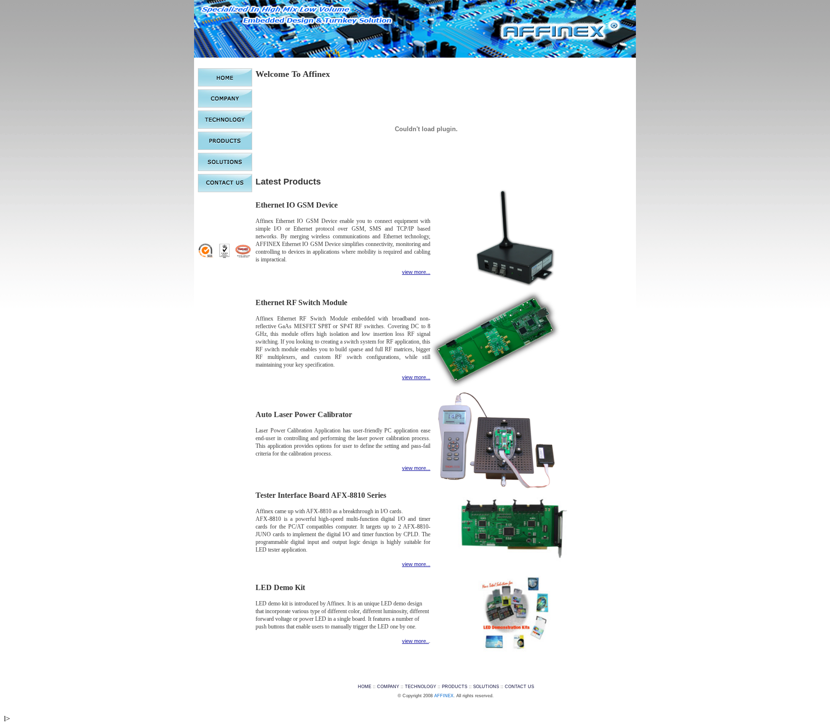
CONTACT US (519, 686)
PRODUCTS (454, 686)
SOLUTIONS (486, 686)
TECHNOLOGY (420, 686)
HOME (364, 686)
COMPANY (388, 686)
